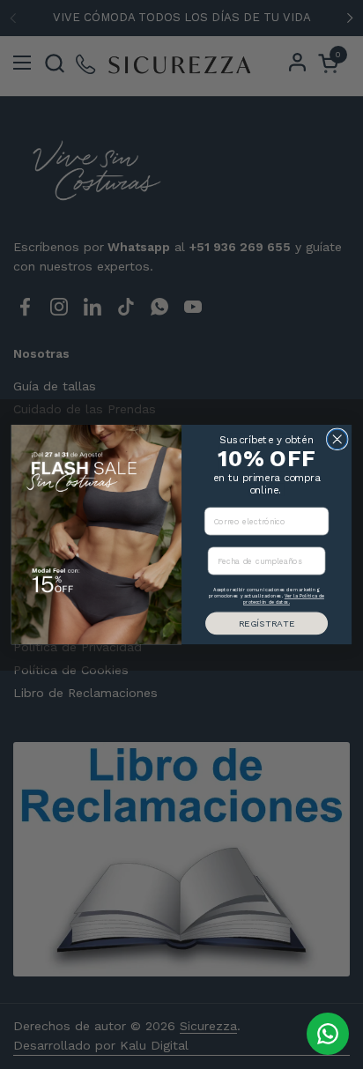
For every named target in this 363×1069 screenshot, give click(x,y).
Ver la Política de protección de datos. (283, 599)
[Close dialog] (337, 439)
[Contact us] (328, 1034)
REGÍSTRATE (266, 623)
